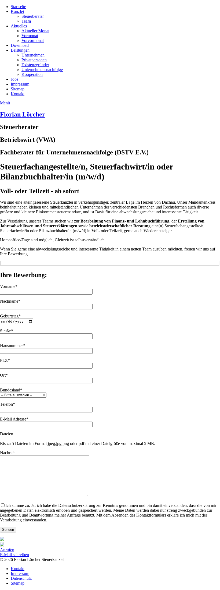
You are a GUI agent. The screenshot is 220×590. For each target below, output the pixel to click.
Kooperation (32, 74)
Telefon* (7, 404)
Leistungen (20, 50)
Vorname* (8, 286)
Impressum (20, 84)
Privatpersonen (34, 60)
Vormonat (29, 35)
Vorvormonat (32, 40)
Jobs (14, 79)
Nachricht (8, 452)
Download (20, 45)
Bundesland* (11, 390)
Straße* (6, 330)
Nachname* (10, 301)
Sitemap (17, 89)
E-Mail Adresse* (14, 419)
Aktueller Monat (35, 31)
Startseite (18, 6)
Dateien (6, 434)
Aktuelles (19, 26)
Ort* (4, 375)
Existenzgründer (35, 64)
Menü (5, 103)
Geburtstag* (10, 316)
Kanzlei (17, 11)
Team (26, 21)
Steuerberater (32, 16)
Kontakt (17, 93)
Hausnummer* (12, 345)
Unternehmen (33, 55)
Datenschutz (21, 578)
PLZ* (5, 360)
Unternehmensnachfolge (42, 69)
